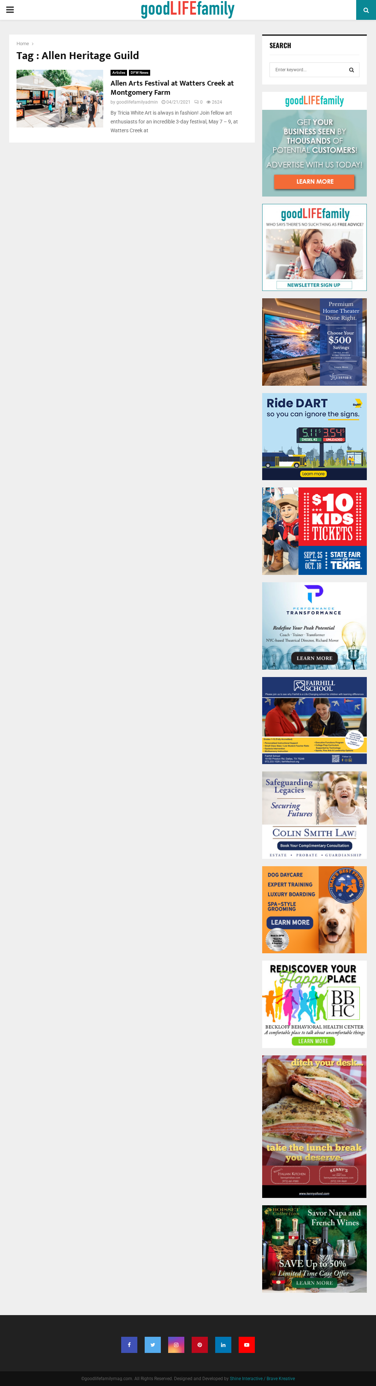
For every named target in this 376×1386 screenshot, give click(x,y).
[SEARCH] (351, 69)
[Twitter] (153, 1345)
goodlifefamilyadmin (137, 102)
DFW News (139, 73)
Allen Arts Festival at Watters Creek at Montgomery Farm (172, 88)
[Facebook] (129, 1345)
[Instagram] (176, 1345)
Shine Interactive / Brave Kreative (262, 1378)
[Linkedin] (223, 1345)
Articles (118, 73)
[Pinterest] (200, 1345)
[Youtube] (247, 1345)
